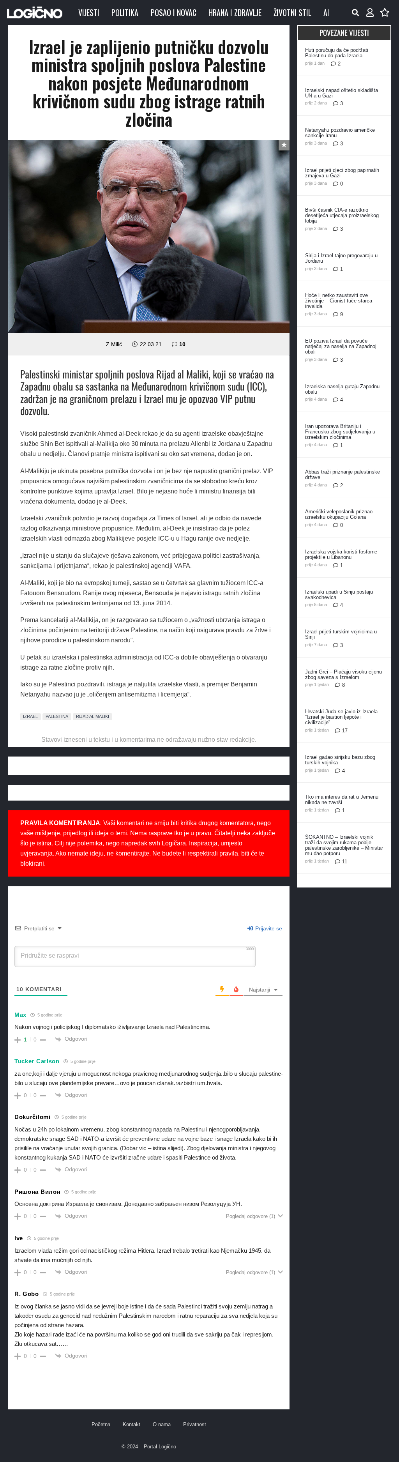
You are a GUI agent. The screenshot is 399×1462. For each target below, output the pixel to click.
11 (344, 861)
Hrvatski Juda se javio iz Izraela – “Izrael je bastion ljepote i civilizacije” (343, 717)
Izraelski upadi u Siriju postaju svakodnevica (339, 594)
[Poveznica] (370, 13)
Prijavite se (268, 928)
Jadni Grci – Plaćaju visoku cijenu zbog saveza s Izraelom (343, 674)
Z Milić (114, 344)
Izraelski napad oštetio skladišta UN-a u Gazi (341, 93)
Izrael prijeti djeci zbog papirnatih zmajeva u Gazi (342, 173)
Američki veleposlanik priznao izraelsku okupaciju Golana (339, 514)
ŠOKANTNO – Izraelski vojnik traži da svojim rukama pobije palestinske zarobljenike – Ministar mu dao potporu (344, 845)
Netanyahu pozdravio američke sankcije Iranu (340, 132)
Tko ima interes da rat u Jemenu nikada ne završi (341, 799)
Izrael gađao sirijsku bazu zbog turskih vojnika (340, 759)
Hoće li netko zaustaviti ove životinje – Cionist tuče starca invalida (338, 300)
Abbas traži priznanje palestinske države (342, 474)
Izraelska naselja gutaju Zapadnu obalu (342, 389)
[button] (355, 12)
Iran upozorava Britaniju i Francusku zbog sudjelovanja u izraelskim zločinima (340, 431)
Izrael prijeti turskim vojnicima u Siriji (341, 634)
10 (182, 344)
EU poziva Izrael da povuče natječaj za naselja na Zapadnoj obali (340, 346)
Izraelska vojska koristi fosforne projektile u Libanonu (341, 554)
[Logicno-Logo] (34, 12)
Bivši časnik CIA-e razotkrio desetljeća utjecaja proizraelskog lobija (342, 215)
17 (345, 731)
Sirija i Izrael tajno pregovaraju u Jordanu (341, 258)
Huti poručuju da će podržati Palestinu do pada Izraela (336, 52)
